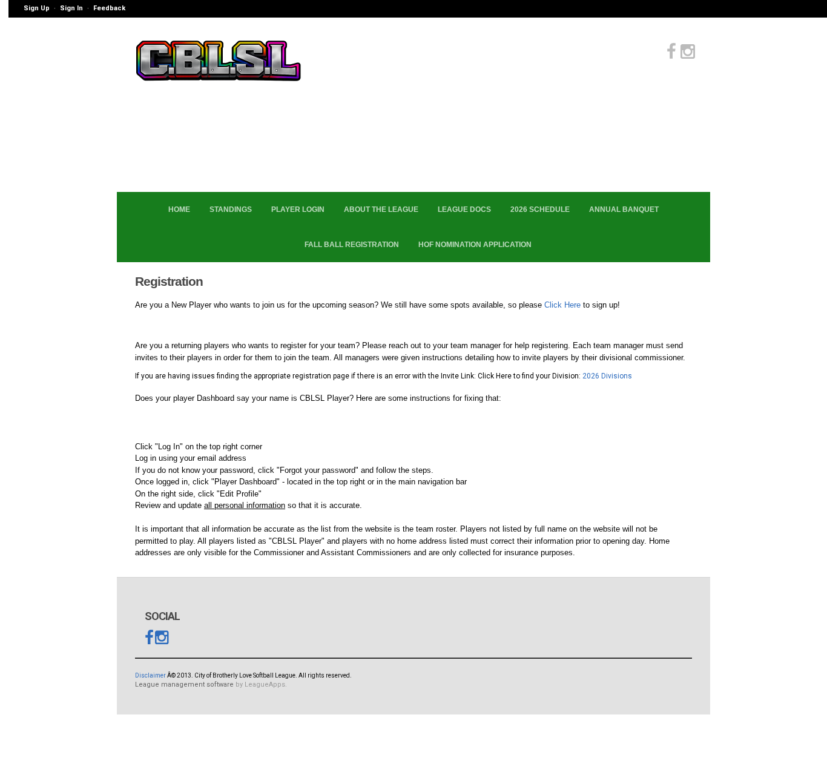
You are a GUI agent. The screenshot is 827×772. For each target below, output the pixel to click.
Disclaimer (150, 675)
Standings (230, 209)
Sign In (71, 8)
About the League (381, 209)
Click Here (562, 304)
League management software (184, 684)
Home (179, 209)
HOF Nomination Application (475, 244)
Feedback (109, 8)
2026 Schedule (540, 209)
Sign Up (37, 8)
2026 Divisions (606, 376)
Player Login (298, 209)
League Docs (464, 209)
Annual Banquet (624, 209)
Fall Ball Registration (352, 244)
